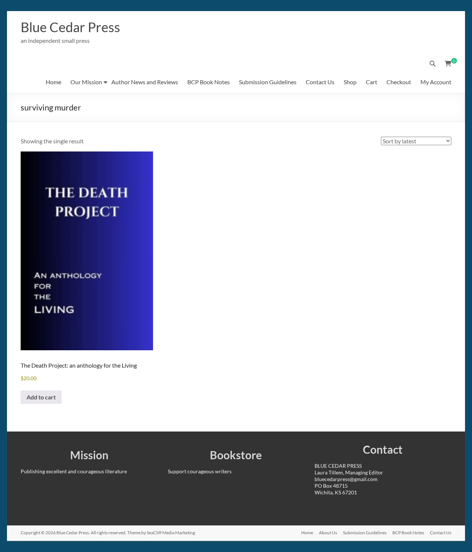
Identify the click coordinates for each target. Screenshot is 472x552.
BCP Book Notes (208, 81)
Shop (350, 81)
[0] (448, 63)
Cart (371, 81)
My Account (435, 81)
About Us (328, 532)
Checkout (398, 81)
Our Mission (86, 81)
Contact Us (320, 81)
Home (53, 81)
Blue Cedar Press (70, 27)
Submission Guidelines (267, 81)
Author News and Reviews (144, 81)
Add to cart (41, 397)
